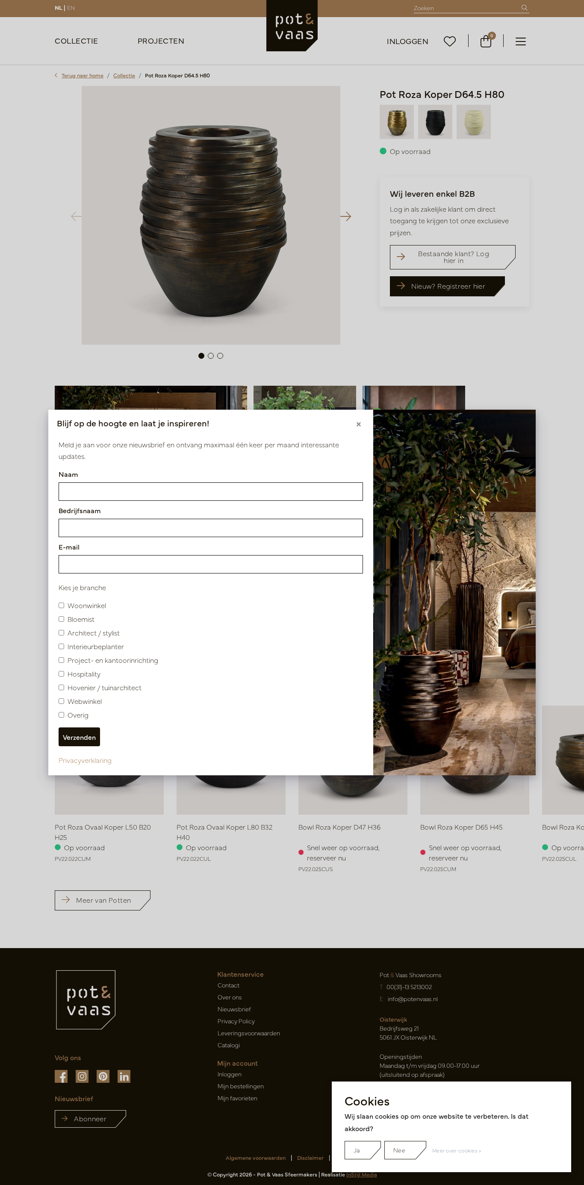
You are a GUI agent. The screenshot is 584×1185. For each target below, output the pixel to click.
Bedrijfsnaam (80, 510)
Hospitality (84, 673)
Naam (68, 474)
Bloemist (81, 619)
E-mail (69, 546)
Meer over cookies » (456, 1150)
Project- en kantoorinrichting (113, 660)
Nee (399, 1150)
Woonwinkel (87, 605)
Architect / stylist (94, 632)
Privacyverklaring (85, 760)
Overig (78, 714)
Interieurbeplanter (96, 646)
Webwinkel (85, 701)
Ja (357, 1150)
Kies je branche (82, 587)
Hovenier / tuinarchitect (105, 687)
